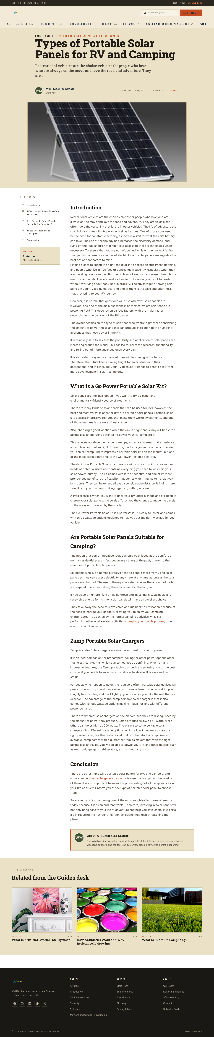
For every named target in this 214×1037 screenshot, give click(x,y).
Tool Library (123, 997)
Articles (74, 985)
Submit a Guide (171, 1009)
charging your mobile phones (144, 621)
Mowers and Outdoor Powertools (88, 1014)
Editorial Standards (173, 991)
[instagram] (22, 1004)
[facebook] (15, 1004)
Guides (49, 36)
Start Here (189, 12)
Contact (167, 1003)
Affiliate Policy (171, 997)
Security (74, 1003)
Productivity (76, 991)
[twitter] (45, 1004)
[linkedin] (30, 1004)
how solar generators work (108, 778)
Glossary (121, 1003)
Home (6, 23)
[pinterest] (37, 1004)
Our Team (168, 985)
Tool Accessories (79, 997)
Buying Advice (124, 1009)
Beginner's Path (125, 991)
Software (75, 1009)
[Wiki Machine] (17, 12)
